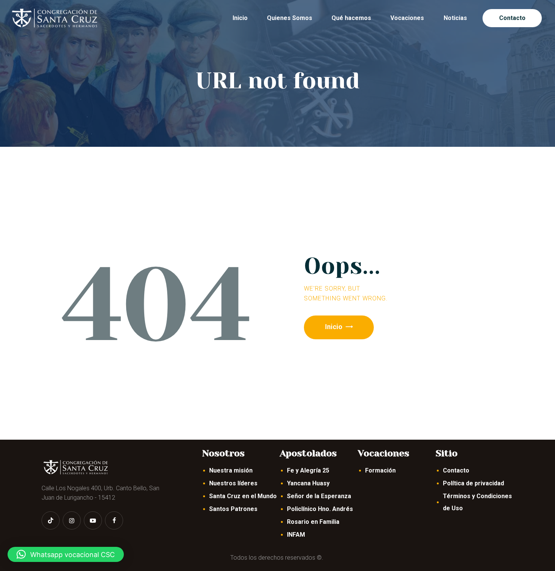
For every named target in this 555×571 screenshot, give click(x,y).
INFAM (296, 534)
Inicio (333, 327)
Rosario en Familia (313, 521)
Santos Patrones (233, 509)
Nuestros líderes (233, 483)
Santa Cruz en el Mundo (243, 496)
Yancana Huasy (308, 483)
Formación (380, 470)
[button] (66, 554)
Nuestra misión (231, 470)
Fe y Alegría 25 (308, 470)
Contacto (456, 470)
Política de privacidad (473, 483)
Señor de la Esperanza (319, 496)
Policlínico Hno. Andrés (320, 509)
